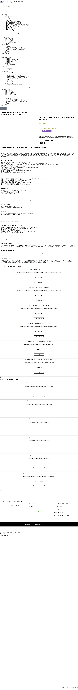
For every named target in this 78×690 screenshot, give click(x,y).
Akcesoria (10, 29)
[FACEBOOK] (41, 142)
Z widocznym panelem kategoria (16, 48)
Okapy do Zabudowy (10, 42)
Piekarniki (7, 6)
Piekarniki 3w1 (9, 9)
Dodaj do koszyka (47, 130)
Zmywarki (7, 46)
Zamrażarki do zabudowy (14, 22)
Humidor (9, 27)
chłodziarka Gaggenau (53, 137)
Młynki (7, 52)
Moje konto (5, 53)
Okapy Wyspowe (9, 39)
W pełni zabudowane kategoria (15, 47)
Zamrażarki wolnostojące (14, 32)
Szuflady (7, 17)
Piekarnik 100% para (10, 8)
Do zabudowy (8, 20)
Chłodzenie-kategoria (51, 136)
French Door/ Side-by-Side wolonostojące (19, 34)
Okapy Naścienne (9, 38)
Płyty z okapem (9, 16)
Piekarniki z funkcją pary (12, 7)
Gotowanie (5, 14)
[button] (39, 55)
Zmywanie (5, 44)
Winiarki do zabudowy (13, 26)
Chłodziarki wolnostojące (14, 31)
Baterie (7, 51)
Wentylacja (5, 37)
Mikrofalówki (8, 11)
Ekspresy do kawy (10, 12)
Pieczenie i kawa (6, 5)
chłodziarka (42, 137)
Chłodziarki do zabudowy (14, 21)
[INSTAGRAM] (44, 142)
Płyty (6, 15)
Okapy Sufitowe (9, 40)
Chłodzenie (5, 19)
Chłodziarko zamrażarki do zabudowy (18, 24)
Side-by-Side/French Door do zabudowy (18, 25)
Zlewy (6, 50)
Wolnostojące (9, 30)
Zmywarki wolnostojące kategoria (17, 49)
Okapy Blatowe (9, 41)
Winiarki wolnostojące (13, 35)
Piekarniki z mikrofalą (11, 10)
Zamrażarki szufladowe (14, 23)
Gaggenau (63, 137)
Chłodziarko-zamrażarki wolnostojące (18, 33)
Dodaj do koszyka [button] (39, 282)
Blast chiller (11, 28)
